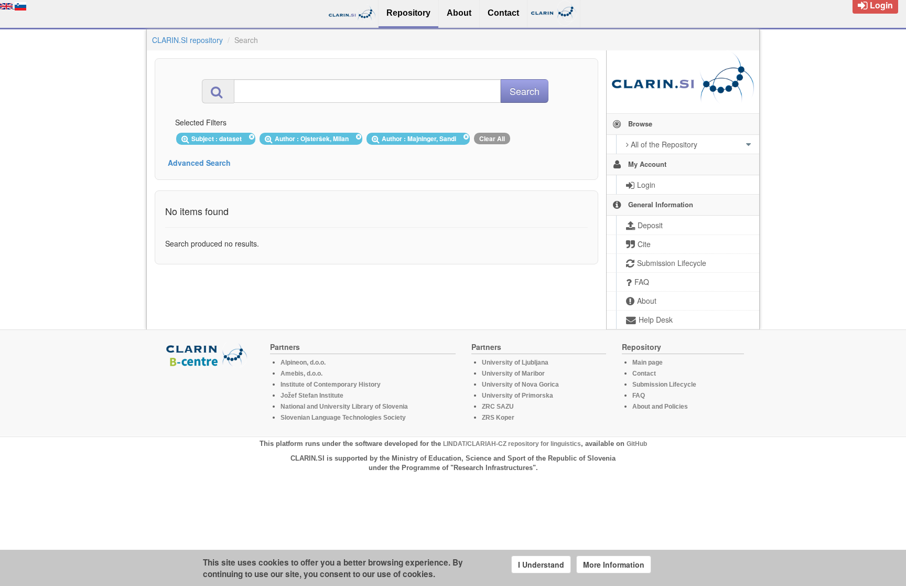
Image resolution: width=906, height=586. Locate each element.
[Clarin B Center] (208, 354)
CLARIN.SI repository (187, 40)
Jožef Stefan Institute (312, 395)
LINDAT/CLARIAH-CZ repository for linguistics (512, 444)
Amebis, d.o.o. (301, 373)
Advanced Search (199, 162)
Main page (647, 362)
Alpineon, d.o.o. (303, 362)
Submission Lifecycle (664, 384)
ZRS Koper (498, 417)
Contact (644, 373)
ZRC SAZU (498, 406)
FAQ (638, 395)
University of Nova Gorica (520, 384)
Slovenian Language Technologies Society (343, 417)
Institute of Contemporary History (331, 384)
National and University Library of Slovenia (344, 406)
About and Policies (660, 406)
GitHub (637, 444)
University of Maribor (513, 373)
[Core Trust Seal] (208, 397)
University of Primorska (517, 395)
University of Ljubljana (515, 362)
